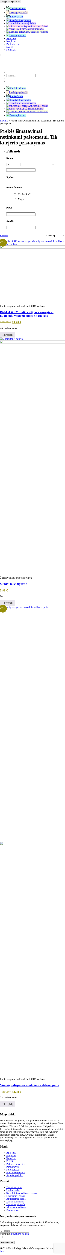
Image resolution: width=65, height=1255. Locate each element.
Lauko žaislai (16, 16)
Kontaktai (11, 49)
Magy (21, 199)
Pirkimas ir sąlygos (15, 1164)
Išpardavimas (12, 1210)
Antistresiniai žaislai (38, 26)
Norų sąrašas (12, 1169)
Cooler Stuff (24, 194)
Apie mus (11, 38)
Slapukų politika (14, 1175)
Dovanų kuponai (17, 35)
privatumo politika (20, 1233)
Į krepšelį (7, 334)
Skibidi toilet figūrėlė (13, 583)
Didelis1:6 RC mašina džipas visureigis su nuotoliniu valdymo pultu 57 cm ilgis (26, 314)
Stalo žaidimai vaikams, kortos (21, 1193)
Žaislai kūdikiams (35, 29)
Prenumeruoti (7, 1242)
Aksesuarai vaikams (38, 31)
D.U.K (9, 46)
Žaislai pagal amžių (18, 12)
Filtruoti (2, 235)
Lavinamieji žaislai (27, 23)
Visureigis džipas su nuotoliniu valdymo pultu (29, 1085)
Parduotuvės (12, 44)
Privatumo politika (15, 1172)
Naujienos (11, 41)
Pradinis (4, 120)
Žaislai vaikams (18, 8)
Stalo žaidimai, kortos (20, 20)
